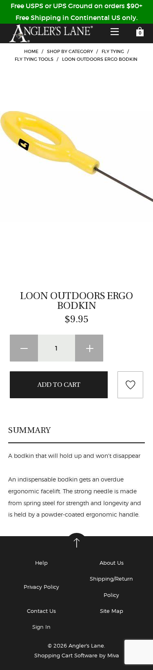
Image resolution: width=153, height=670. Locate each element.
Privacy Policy (41, 586)
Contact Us (41, 611)
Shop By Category (70, 51)
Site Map (111, 611)
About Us (112, 562)
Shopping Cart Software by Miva (76, 655)
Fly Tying (113, 51)
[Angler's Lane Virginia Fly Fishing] (50, 33)
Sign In (41, 626)
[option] (76, 167)
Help (41, 562)
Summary (29, 430)
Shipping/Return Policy (111, 586)
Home (31, 51)
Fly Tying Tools (34, 59)
